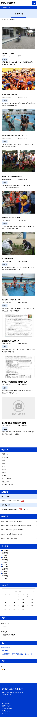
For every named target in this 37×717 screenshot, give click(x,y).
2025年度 (5, 553)
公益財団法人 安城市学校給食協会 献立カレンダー (18, 654)
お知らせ (5, 454)
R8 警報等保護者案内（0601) (15, 509)
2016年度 (5, 573)
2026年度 (5, 551)
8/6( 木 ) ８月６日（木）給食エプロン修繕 (11, 534)
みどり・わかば (7, 479)
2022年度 (5, 560)
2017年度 (5, 571)
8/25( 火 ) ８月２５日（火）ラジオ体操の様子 (12, 521)
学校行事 (5, 457)
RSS (5, 669)
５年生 (5, 472)
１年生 (5, 460)
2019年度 (5, 567)
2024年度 (5, 555)
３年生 (5, 466)
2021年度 (5, 562)
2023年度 (5, 557)
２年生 (5, 463)
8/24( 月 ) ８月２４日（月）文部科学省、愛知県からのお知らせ (17, 526)
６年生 (5, 476)
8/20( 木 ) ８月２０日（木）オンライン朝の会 (12, 530)
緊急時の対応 (6, 647)
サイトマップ (7, 695)
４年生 (5, 469)
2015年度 (5, 576)
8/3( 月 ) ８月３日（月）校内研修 (9, 538)
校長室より (6, 482)
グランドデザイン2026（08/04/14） (13, 501)
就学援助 (5, 651)
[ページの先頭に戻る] (34, 714)
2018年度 (5, 569)
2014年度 (5, 578)
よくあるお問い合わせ (9, 485)
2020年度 (5, 564)
